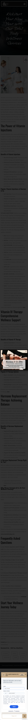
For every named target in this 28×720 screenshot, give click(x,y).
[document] (14, 360)
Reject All (14, 716)
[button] (26, 351)
